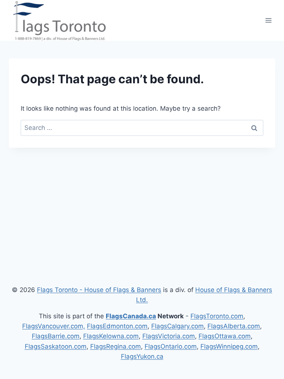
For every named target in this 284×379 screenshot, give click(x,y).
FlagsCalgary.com (177, 326)
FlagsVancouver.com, (53, 326)
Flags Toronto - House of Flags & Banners (99, 290)
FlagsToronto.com (216, 316)
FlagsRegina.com (115, 346)
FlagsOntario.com (171, 346)
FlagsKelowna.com (111, 336)
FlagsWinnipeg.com (229, 346)
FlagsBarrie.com (56, 336)
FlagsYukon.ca (142, 356)
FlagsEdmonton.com (117, 326)
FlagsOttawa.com (225, 336)
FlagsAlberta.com (233, 326)
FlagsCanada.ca (131, 316)
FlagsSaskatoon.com (56, 346)
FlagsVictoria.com (168, 336)
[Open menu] (268, 20)
